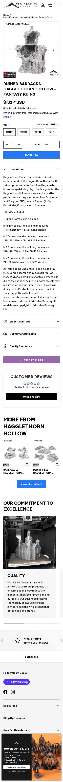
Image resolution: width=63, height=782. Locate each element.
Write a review (31, 396)
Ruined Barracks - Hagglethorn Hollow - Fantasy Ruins (27, 17)
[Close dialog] (59, 735)
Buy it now (31, 154)
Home (6, 15)
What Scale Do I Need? (48, 124)
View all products (31, 483)
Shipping (7, 108)
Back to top (31, 656)
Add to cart (42, 144)
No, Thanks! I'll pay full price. (16, 771)
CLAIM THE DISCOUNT (16, 767)
